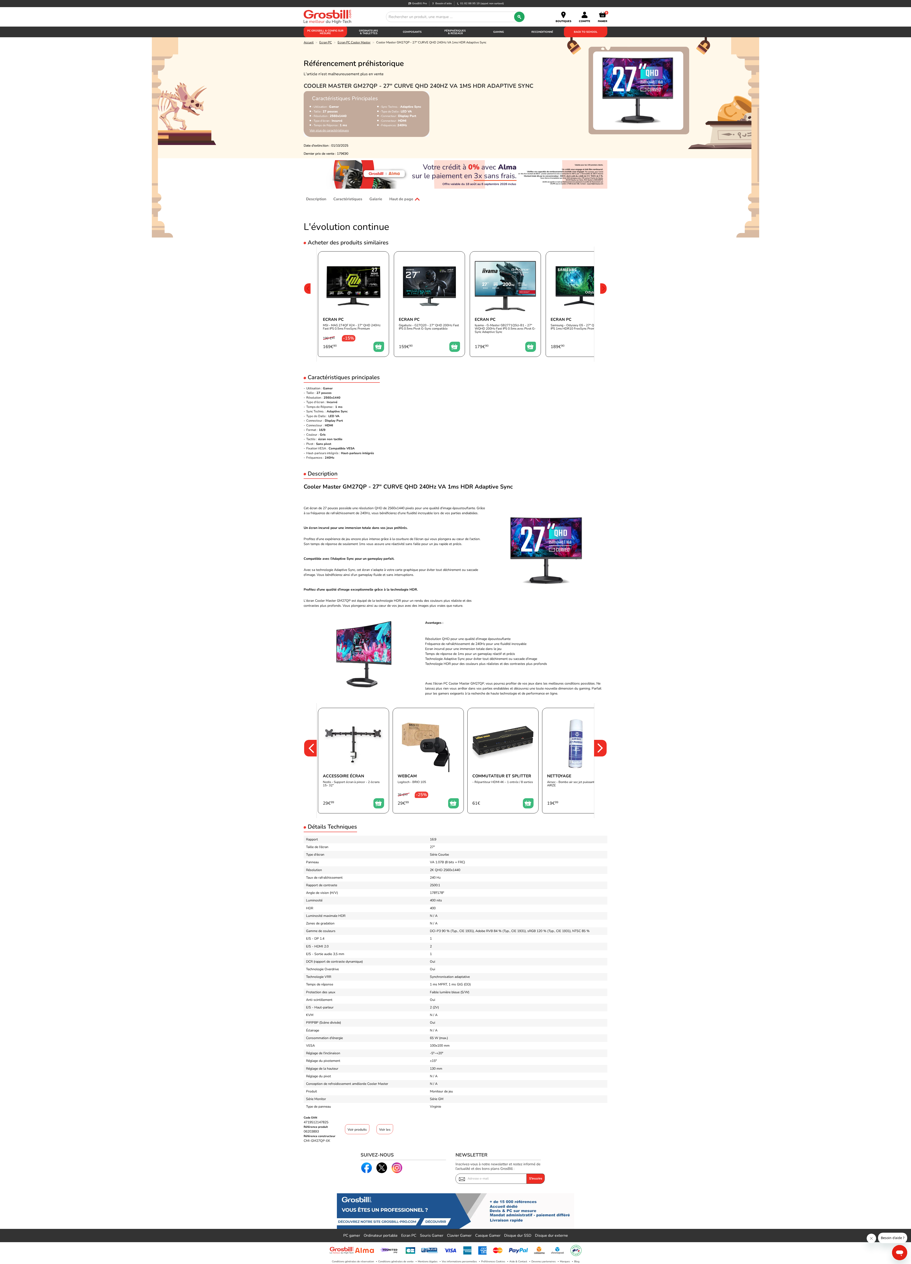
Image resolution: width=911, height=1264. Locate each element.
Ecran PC (325, 42)
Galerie (375, 199)
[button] (307, 304)
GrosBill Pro (419, 3)
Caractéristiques (347, 199)
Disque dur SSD (517, 1235)
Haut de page (401, 199)
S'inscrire (535, 1178)
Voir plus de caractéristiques (329, 130)
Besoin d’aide (443, 3)
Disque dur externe (551, 1235)
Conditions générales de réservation (353, 1261)
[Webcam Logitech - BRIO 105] (428, 760)
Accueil (309, 42)
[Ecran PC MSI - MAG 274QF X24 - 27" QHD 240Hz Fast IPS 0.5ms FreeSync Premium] (353, 304)
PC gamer (351, 1235)
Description (316, 199)
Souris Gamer (431, 1235)
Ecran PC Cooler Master (354, 42)
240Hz (329, 458)
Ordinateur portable (381, 1235)
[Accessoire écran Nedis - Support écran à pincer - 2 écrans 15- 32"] (353, 760)
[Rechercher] (519, 17)
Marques (565, 1261)
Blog (576, 1261)
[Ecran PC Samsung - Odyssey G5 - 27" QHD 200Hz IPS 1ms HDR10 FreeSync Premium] (581, 304)
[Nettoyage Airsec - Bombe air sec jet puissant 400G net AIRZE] (577, 760)
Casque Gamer (488, 1235)
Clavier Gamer (459, 1235)
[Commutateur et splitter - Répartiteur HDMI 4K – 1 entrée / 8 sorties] (503, 760)
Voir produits (357, 1129)
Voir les (384, 1129)
